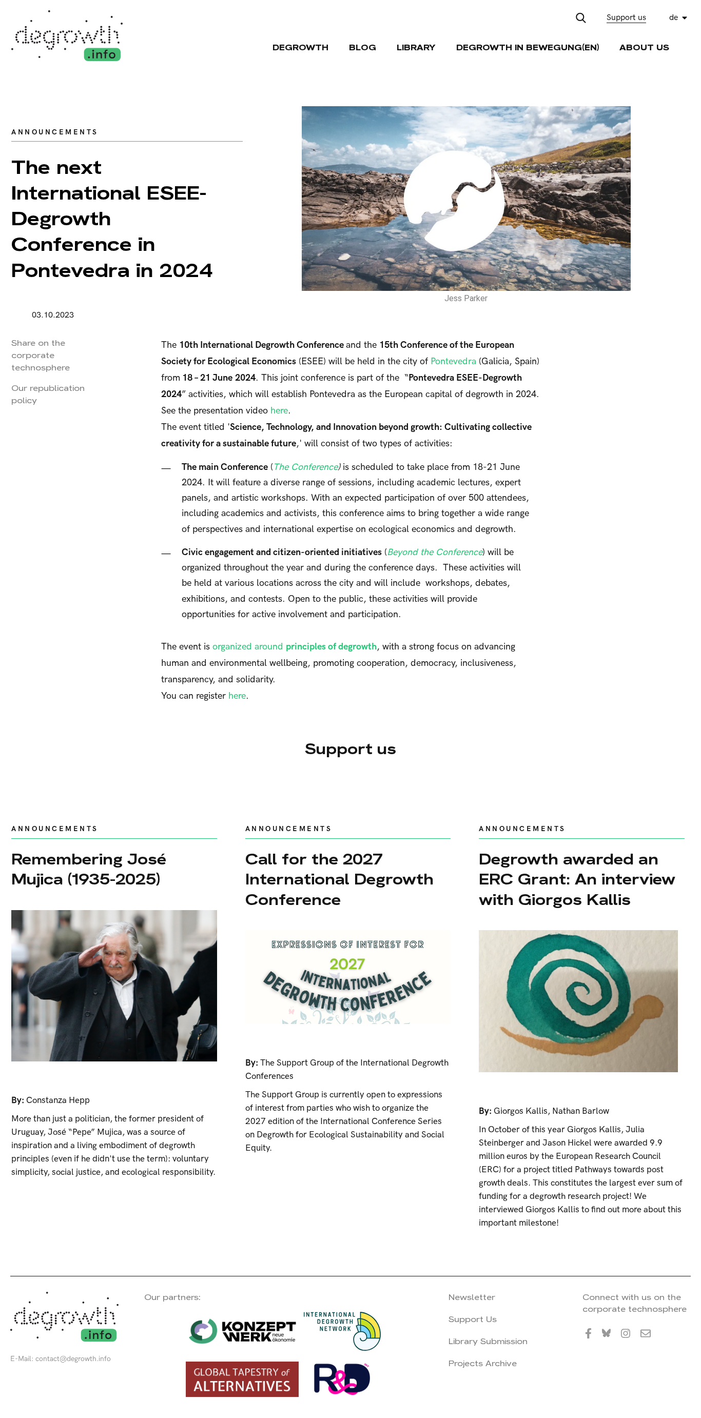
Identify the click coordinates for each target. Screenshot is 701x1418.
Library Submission (488, 1341)
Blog (362, 47)
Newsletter (472, 1297)
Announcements (55, 132)
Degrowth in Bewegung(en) (527, 47)
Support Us (473, 1319)
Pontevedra (453, 361)
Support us (626, 18)
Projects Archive (483, 1363)
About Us (644, 47)
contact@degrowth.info (73, 1358)
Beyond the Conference (434, 552)
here (279, 410)
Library (416, 47)
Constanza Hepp (58, 1100)
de (673, 18)
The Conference (305, 467)
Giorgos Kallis (521, 1111)
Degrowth (300, 47)
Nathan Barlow (580, 1111)
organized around (294, 646)
